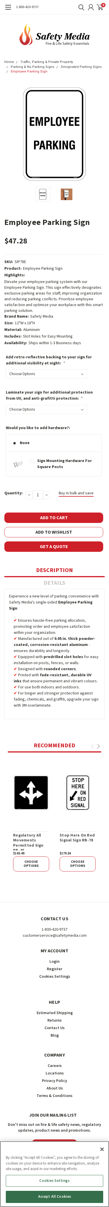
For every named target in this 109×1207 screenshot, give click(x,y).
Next (98, 134)
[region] (54, 1174)
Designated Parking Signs (81, 67)
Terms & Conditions (54, 1096)
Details (54, 583)
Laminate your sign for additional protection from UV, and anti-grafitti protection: (49, 395)
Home (9, 62)
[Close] (102, 1149)
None (25, 443)
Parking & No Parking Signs (32, 67)
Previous (10, 134)
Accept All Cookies (54, 1196)
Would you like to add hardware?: (38, 428)
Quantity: (13, 493)
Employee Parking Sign (29, 71)
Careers (55, 1066)
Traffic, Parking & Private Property (46, 62)
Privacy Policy (54, 1081)
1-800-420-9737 (27, 7)
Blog (55, 1035)
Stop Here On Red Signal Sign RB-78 (77, 838)
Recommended (54, 746)
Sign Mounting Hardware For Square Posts (64, 464)
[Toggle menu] (8, 10)
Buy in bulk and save (76, 493)
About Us (55, 1088)
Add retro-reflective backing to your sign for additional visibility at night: (49, 360)
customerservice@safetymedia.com (55, 935)
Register (54, 969)
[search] (80, 7)
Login (54, 961)
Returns (54, 1020)
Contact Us (54, 1028)
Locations (55, 1073)
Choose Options (31, 863)
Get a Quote (54, 546)
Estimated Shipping (55, 1013)
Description (54, 570)
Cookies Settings (54, 1180)
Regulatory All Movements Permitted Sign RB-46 (28, 843)
